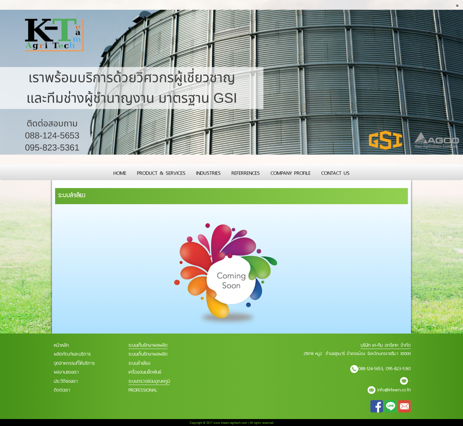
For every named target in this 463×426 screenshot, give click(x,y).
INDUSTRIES (208, 172)
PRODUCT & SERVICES (161, 172)
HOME (119, 172)
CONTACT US (335, 172)
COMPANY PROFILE (291, 172)
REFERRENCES (246, 172)
